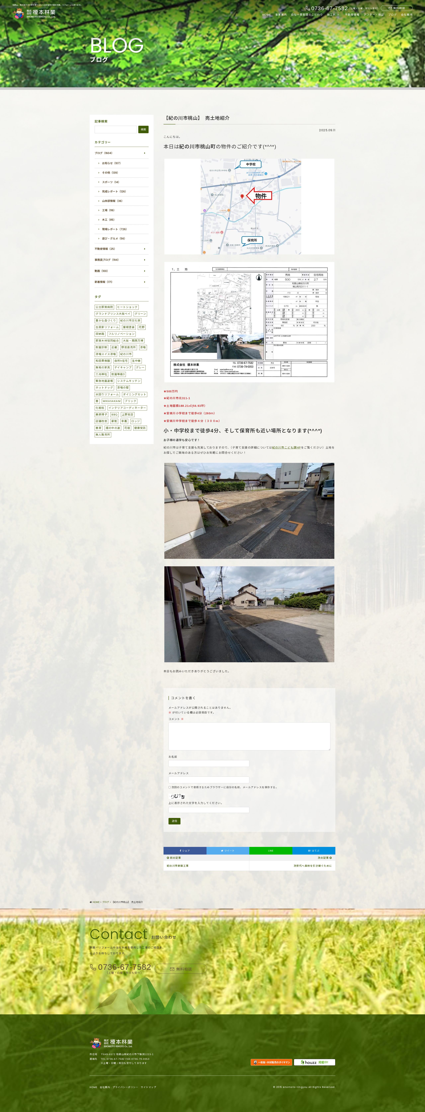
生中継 (136, 361)
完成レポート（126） (115, 191)
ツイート (229, 850)
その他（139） (111, 173)
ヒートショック (127, 307)
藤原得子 (101, 414)
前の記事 (175, 858)
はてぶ (314, 850)
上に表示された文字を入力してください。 (196, 803)
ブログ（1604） (104, 153)
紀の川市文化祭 (130, 320)
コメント (176, 719)
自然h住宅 (121, 361)
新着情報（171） (104, 282)
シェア (185, 850)
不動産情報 (352, 14)
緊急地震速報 (104, 381)
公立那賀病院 (104, 307)
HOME (266, 14)
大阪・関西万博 (133, 341)
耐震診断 (101, 347)
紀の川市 (126, 354)
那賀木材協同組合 (107, 341)
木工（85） (109, 220)
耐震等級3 (118, 374)
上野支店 (127, 414)
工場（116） (109, 210)
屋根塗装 (129, 327)
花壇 (127, 428)
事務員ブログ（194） (107, 260)
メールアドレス (179, 773)
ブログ (392, 14)
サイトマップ (148, 1087)
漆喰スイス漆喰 (106, 354)
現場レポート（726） (115, 229)
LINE (270, 850)
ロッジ (135, 421)
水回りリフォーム (107, 394)
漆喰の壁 (123, 388)
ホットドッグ (104, 388)
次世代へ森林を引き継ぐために (313, 866)
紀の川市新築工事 (178, 866)
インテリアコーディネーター (127, 408)
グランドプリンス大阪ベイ (113, 314)
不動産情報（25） (106, 249)
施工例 (331, 14)
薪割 (114, 421)
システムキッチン (128, 381)
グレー (140, 367)
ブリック (130, 401)
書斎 (98, 428)
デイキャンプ (123, 367)
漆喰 (143, 347)
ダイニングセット (134, 394)
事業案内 (281, 14)
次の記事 (323, 858)
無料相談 (399, 8)
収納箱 (100, 334)
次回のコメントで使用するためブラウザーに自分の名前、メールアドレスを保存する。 (224, 787)
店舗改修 (101, 421)
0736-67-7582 (124, 967)
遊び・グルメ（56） (114, 238)
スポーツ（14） (111, 182)
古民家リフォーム (107, 327)
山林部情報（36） (113, 201)
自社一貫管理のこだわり (307, 14)
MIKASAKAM (112, 401)
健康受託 (140, 428)
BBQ (114, 414)
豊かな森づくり (106, 320)
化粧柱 (100, 408)
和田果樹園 (103, 361)
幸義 (124, 421)
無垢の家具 (103, 367)
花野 (142, 327)
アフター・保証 (374, 14)
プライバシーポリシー (125, 1087)
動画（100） (102, 271)
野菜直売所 (128, 347)
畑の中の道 (113, 428)
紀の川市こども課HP (286, 447)
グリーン (140, 314)
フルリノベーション (122, 334)
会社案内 (407, 14)
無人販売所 (103, 435)
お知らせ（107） (112, 163)
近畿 (114, 347)
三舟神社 (101, 374)
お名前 (173, 756)
